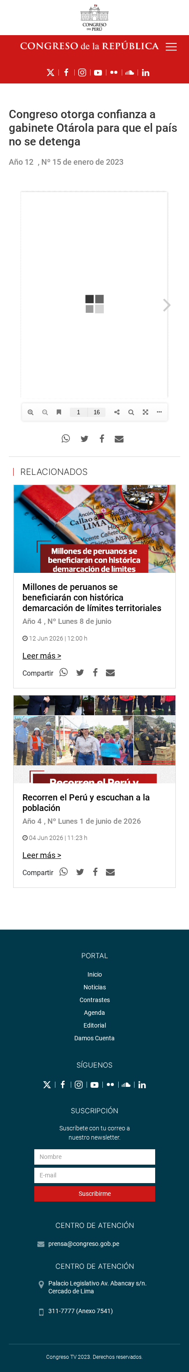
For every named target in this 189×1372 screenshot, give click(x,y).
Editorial (95, 1025)
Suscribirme (95, 1193)
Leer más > (41, 655)
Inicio (94, 974)
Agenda (94, 1012)
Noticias (95, 987)
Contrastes (95, 999)
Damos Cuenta (94, 1038)
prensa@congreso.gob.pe (83, 1243)
